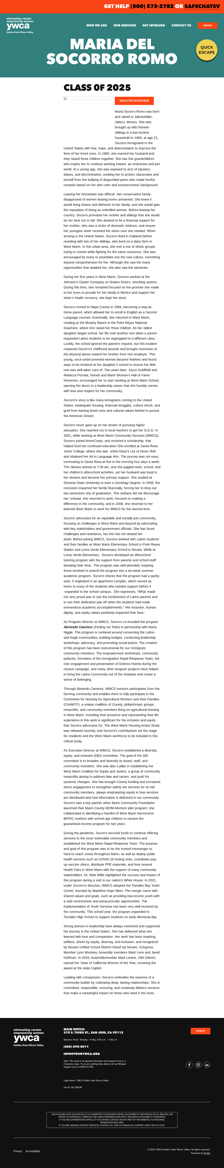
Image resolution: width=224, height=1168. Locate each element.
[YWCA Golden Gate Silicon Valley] (20, 25)
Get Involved (154, 25)
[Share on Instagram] (198, 1065)
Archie (207, 1153)
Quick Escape (207, 50)
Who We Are (96, 25)
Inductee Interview (134, 100)
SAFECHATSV (202, 6)
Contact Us (181, 25)
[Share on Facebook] (189, 1065)
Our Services (124, 25)
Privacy (18, 1151)
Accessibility (33, 1151)
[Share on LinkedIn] (207, 1065)
